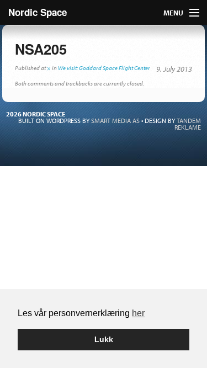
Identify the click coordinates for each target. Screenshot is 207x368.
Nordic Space (37, 12)
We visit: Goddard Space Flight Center (104, 68)
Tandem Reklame (187, 123)
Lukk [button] (103, 339)
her (138, 313)
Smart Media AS (115, 120)
